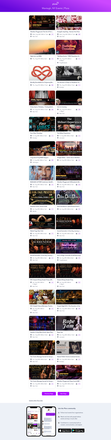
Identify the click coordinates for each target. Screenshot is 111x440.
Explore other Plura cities (36, 401)
